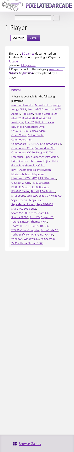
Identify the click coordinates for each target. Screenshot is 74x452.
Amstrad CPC (35, 109)
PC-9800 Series (20, 191)
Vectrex (48, 234)
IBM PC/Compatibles (23, 169)
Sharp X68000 (19, 217)
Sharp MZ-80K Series (23, 213)
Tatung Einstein (20, 221)
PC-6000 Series (40, 182)
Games (34, 38)
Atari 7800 (31, 118)
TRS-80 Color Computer (25, 230)
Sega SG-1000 (44, 204)
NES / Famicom (47, 178)
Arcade (39, 113)
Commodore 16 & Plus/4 (26, 143)
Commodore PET (45, 148)
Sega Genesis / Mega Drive (27, 200)
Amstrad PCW (52, 109)
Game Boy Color (35, 165)
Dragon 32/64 (44, 152)
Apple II (15, 113)
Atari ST (29, 122)
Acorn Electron (43, 105)
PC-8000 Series (20, 187)
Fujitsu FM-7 (50, 161)
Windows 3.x (31, 239)
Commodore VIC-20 (23, 152)
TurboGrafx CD (49, 230)
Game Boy (17, 165)
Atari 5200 (17, 118)
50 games (28, 53)
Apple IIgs (27, 113)
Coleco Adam (38, 131)
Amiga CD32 (18, 109)
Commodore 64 (51, 143)
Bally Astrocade (44, 122)
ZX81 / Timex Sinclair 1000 (27, 243)
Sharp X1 (43, 213)
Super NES (47, 217)
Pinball (35, 191)
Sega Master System (23, 204)
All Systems (28, 65)
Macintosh (17, 174)
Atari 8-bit (45, 118)
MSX (34, 178)
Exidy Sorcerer (19, 161)
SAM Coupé (18, 195)
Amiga (57, 105)
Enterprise (17, 156)
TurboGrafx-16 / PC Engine (27, 234)
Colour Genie (35, 135)
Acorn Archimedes (22, 105)
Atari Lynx (17, 122)
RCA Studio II (47, 191)
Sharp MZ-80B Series (23, 208)
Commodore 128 (21, 139)
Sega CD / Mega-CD (50, 195)
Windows (16, 239)
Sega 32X (32, 195)
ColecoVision (19, 135)
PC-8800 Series (40, 187)
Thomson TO (19, 226)
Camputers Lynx (35, 126)
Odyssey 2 (17, 182)
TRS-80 (44, 226)
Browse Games (30, 444)
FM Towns (36, 161)
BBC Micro (17, 126)
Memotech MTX (20, 178)
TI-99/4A (33, 226)
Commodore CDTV (22, 148)
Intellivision (44, 169)
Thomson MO (39, 221)
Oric (27, 182)
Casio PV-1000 (20, 131)
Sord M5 (35, 217)
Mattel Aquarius (34, 174)
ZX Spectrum (48, 239)
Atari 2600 (50, 113)
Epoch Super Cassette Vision (41, 156)
